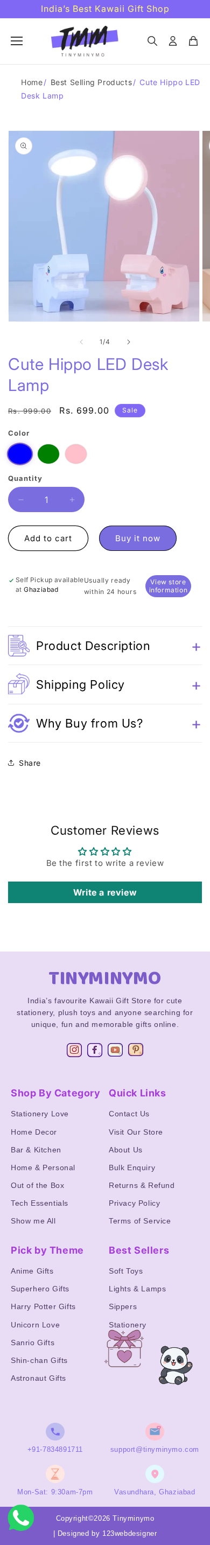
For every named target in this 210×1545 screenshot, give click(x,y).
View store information (168, 586)
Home (32, 82)
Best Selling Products (91, 82)
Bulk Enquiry (132, 1167)
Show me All (33, 1221)
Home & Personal (43, 1167)
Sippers (123, 1306)
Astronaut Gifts (38, 1378)
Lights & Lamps (137, 1288)
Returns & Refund (142, 1185)
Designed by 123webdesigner (107, 1533)
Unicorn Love (35, 1324)
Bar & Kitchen (36, 1149)
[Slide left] (81, 342)
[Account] (173, 41)
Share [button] (30, 762)
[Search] (152, 41)
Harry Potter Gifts (43, 1306)
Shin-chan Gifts (39, 1360)
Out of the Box (37, 1185)
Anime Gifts (32, 1271)
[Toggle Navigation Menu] (17, 41)
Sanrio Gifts (32, 1342)
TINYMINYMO (105, 978)
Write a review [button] (105, 892)
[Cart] (193, 41)
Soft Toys (126, 1271)
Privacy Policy (134, 1203)
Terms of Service (140, 1221)
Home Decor (34, 1132)
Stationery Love (40, 1113)
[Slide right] (129, 342)
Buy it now (137, 538)
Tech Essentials (39, 1203)
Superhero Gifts (40, 1288)
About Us (126, 1149)
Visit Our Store (136, 1132)
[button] (105, 646)
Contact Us (129, 1113)
